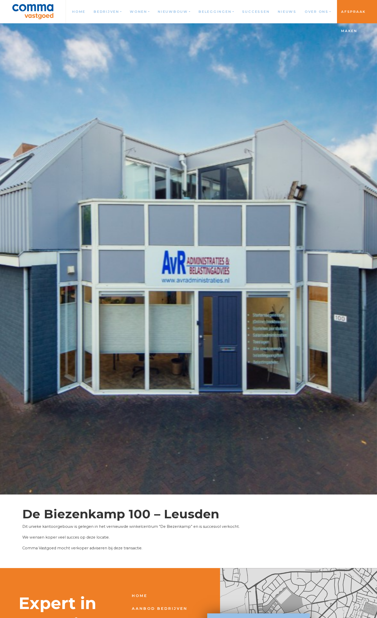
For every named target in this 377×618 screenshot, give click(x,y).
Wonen (138, 12)
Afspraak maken (353, 16)
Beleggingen (215, 12)
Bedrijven (106, 12)
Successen (256, 12)
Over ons (317, 12)
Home (78, 12)
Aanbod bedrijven (159, 608)
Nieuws (287, 12)
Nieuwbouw (173, 12)
